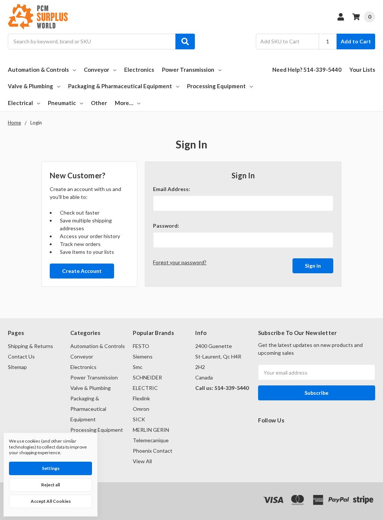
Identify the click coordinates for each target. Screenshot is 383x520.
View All (142, 461)
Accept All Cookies (51, 501)
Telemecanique (151, 440)
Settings (50, 468)
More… (124, 102)
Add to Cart (356, 41)
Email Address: (171, 189)
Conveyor (96, 69)
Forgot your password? (179, 262)
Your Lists (362, 69)
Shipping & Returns (30, 346)
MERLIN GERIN (151, 430)
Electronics (139, 69)
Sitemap (17, 367)
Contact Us (21, 356)
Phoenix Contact (152, 450)
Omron (141, 409)
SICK (139, 419)
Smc (138, 367)
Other (99, 102)
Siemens (143, 356)
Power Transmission (188, 69)
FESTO (141, 346)
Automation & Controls (38, 69)
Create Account (82, 271)
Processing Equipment (216, 86)
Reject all (50, 484)
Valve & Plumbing (30, 86)
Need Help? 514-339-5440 (306, 69)
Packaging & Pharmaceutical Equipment (120, 86)
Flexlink (141, 398)
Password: (166, 225)
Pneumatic (62, 102)
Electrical (20, 102)
